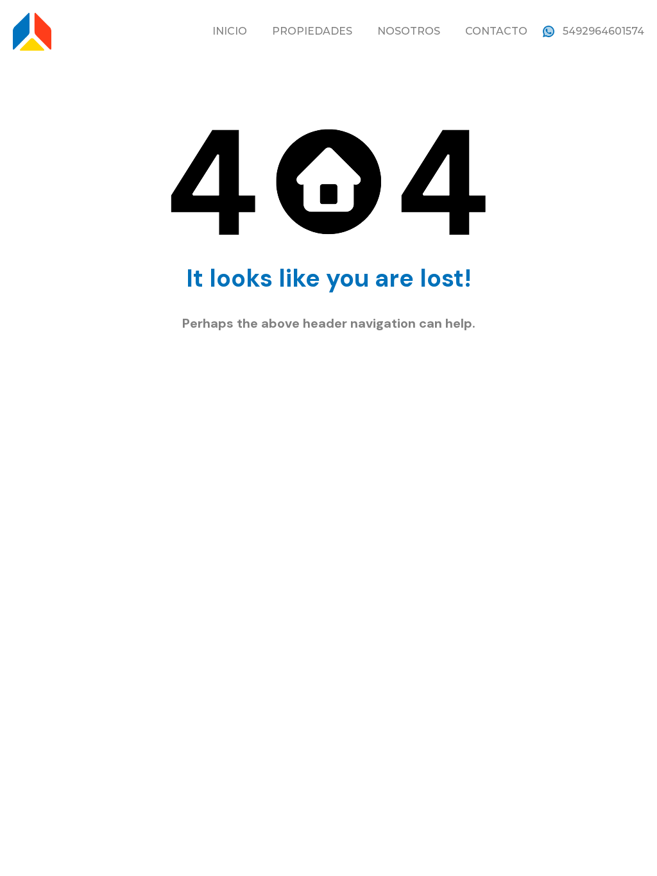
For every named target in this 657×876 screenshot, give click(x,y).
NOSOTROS (408, 31)
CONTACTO (496, 31)
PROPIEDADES (312, 31)
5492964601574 (603, 31)
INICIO (229, 31)
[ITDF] (32, 30)
